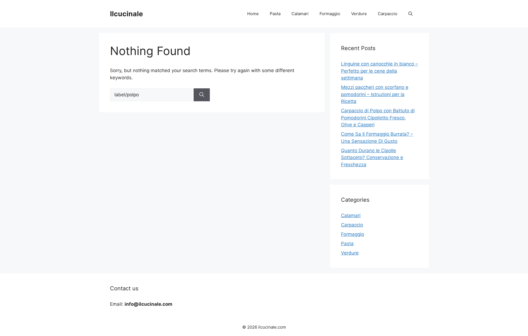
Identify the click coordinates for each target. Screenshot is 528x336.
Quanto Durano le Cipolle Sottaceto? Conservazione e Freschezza (372, 157)
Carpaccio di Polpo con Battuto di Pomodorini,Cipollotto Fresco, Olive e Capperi (378, 117)
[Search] (202, 95)
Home (253, 13)
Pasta (275, 13)
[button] (410, 14)
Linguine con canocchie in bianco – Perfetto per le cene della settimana (379, 71)
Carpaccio (387, 13)
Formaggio (330, 13)
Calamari (300, 13)
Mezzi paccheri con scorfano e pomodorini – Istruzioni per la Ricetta (374, 94)
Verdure (359, 13)
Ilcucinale (126, 14)
